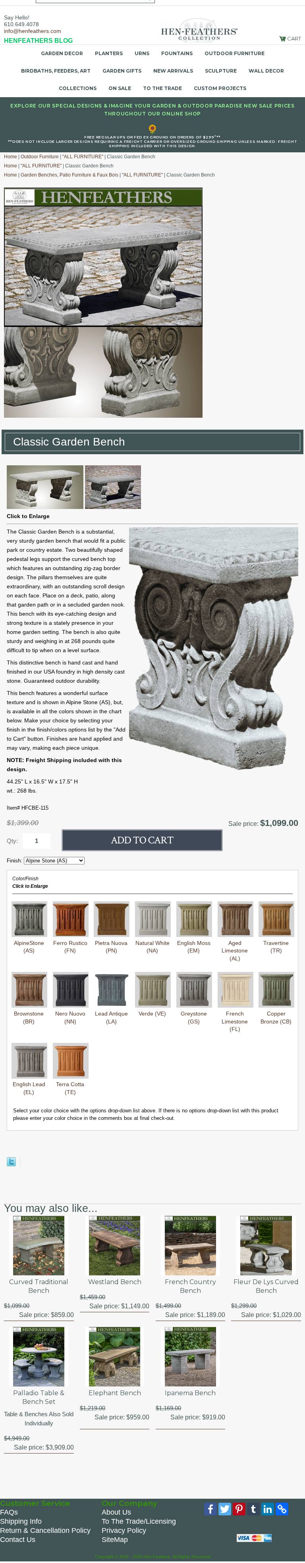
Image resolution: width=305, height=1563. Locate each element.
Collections (78, 88)
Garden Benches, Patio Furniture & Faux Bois (69, 175)
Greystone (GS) (194, 1017)
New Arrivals (173, 71)
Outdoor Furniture (234, 53)
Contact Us (17, 1540)
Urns (142, 53)
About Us (116, 1512)
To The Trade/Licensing (139, 1521)
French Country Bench (190, 1286)
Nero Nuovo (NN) (70, 1017)
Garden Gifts (121, 71)
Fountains (177, 53)
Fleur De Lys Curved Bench (266, 1286)
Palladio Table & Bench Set (38, 1397)
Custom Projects (220, 88)
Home (10, 156)
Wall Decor (266, 71)
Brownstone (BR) (29, 1017)
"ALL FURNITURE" (82, 156)
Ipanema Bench (190, 1393)
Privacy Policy (124, 1530)
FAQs (9, 1512)
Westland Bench (114, 1282)
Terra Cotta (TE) (70, 1088)
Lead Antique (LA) (111, 1017)
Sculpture (221, 71)
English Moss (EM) (193, 947)
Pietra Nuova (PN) (111, 947)
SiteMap (115, 1540)
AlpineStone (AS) (29, 947)
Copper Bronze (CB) (276, 1017)
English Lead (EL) (29, 1088)
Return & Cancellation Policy (45, 1530)
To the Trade (162, 88)
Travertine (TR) (276, 947)
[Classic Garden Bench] (45, 507)
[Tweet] (11, 1164)
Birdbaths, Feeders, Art (56, 71)
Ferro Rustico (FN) (70, 947)
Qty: (12, 840)
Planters (109, 53)
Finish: (15, 861)
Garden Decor (62, 53)
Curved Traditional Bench (38, 1286)
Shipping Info (21, 1521)
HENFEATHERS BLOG (38, 40)
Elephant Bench (115, 1393)
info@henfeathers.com (32, 31)
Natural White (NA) (152, 947)
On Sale (119, 88)
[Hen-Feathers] (198, 30)
